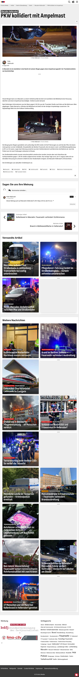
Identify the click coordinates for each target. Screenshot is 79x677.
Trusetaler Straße (21, 172)
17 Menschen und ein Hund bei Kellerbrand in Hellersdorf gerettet (20, 606)
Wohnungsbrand (63, 659)
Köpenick (43, 647)
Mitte (71, 649)
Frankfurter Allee (52, 639)
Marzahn (7, 169)
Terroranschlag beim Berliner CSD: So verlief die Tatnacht (20, 462)
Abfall (42, 624)
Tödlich (71, 656)
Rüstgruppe (51, 656)
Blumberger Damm (46, 632)
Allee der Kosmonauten (47, 627)
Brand (54, 633)
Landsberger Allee (62, 647)
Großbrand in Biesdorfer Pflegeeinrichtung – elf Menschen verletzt (20, 425)
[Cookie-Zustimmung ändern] (76, 674)
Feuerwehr (44, 169)
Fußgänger (44, 644)
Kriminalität (71, 644)
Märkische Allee (50, 653)
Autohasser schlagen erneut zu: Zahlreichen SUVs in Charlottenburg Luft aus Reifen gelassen (19, 531)
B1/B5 (69, 627)
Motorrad (43, 653)
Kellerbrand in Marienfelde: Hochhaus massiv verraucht (17, 354)
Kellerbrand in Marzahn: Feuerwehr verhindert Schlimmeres (40, 217)
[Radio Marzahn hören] (73, 2)
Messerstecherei (64, 649)
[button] (75, 197)
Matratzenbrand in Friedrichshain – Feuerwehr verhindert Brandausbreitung (58, 497)
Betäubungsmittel (64, 630)
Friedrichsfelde (45, 641)
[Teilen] (76, 21)
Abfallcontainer (49, 624)
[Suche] (69, 1)
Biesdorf (71, 630)
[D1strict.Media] (2, 1)
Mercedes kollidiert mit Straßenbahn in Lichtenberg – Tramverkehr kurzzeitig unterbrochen (18, 269)
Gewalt (49, 644)
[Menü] (77, 1)
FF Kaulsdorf (44, 639)
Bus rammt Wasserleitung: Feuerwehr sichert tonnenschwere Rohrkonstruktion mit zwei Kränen (20, 569)
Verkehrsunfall (34, 169)
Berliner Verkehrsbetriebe (65, 169)
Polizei (53, 169)
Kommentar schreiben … (19, 190)
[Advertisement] (39, 85)
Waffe (55, 659)
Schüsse (57, 656)
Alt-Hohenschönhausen (60, 627)
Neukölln (68, 653)
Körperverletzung (51, 647)
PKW (25, 169)
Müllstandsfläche (60, 653)
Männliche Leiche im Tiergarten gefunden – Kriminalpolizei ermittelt (19, 497)
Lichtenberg (73, 647)
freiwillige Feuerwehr (65, 639)
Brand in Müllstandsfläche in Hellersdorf (46, 226)
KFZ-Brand (63, 644)
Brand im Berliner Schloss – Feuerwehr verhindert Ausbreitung (58, 354)
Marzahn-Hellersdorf (54, 649)
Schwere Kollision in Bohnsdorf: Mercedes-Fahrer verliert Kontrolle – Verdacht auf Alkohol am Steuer (57, 567)
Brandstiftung (69, 632)
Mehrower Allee (9, 172)
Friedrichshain (53, 641)
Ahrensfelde (58, 624)
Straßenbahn (16, 169)
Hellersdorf (56, 644)
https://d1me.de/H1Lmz (44, 201)
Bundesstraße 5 (54, 636)
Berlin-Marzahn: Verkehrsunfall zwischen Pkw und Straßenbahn (19, 308)
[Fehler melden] (75, 175)
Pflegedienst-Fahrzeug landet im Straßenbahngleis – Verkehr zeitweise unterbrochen (57, 271)
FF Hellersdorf (74, 636)
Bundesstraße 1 (45, 636)
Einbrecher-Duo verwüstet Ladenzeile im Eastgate (17, 390)
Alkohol (64, 624)
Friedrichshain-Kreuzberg (64, 641)
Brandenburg (61, 632)
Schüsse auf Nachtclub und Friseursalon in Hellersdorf (55, 426)
